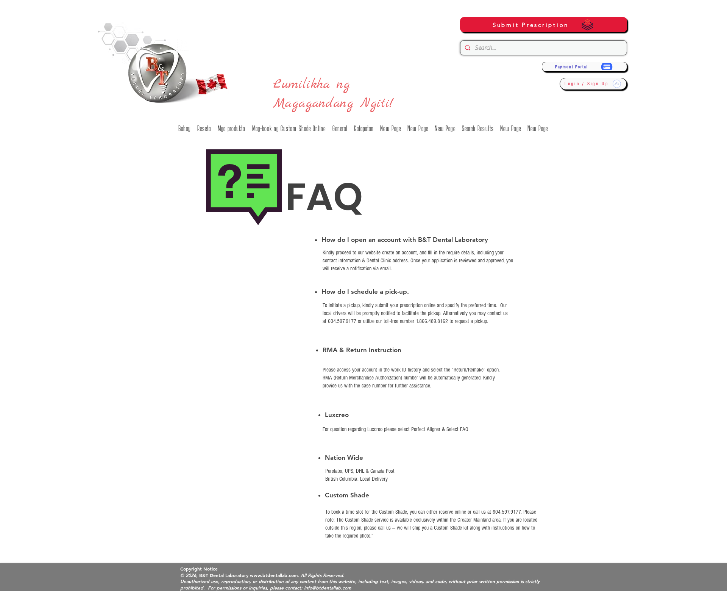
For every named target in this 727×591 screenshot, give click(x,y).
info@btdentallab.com (327, 588)
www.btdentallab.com (274, 575)
